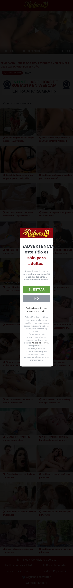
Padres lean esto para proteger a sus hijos (36, 309)
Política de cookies (40, 343)
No (36, 299)
